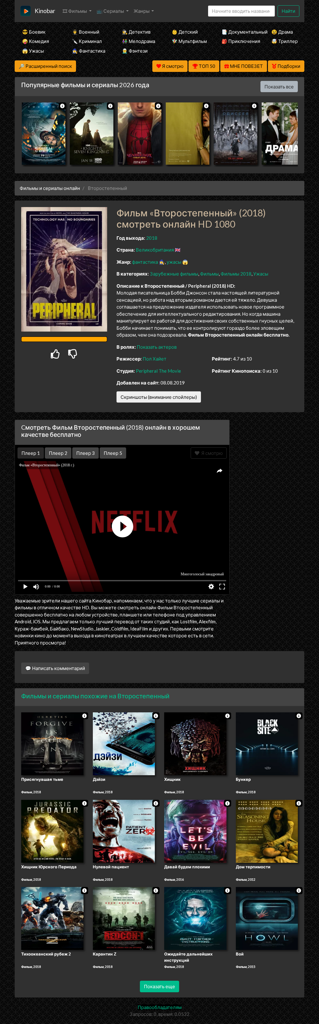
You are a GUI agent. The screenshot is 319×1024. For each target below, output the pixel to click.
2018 (151, 238)
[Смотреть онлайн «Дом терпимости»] (267, 830)
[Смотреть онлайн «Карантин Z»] (124, 918)
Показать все (279, 86)
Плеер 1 (30, 453)
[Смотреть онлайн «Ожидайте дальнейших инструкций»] (195, 918)
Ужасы (260, 273)
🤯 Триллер (284, 41)
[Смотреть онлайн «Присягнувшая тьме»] (52, 743)
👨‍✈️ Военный (85, 32)
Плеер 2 (58, 453)
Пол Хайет (154, 358)
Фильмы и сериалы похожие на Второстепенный (95, 696)
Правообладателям (160, 1007)
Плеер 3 (85, 453)
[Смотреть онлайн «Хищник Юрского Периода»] (52, 830)
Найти (288, 11)
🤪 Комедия (35, 41)
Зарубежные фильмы (174, 273)
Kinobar (45, 10)
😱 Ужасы (33, 51)
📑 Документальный (238, 32)
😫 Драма (282, 32)
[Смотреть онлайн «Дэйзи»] (124, 743)
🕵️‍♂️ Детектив (136, 32)
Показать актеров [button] (157, 347)
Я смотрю (211, 453)
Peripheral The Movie (158, 371)
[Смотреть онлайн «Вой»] (267, 918)
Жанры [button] (142, 11)
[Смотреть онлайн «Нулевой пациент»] (124, 830)
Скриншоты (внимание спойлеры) (159, 397)
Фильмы (209, 273)
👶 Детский (185, 32)
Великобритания (155, 249)
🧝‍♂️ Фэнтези (135, 51)
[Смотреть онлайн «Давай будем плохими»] (195, 830)
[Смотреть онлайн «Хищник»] (195, 743)
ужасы (174, 262)
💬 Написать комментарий (55, 668)
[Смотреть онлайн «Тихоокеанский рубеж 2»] (52, 918)
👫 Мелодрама (138, 41)
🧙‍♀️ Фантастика (88, 51)
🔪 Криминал (87, 41)
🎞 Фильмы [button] (75, 11)
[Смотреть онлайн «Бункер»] (267, 743)
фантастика (145, 262)
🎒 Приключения (238, 41)
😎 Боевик (33, 32)
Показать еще (159, 986)
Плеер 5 (113, 453)
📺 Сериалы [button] (111, 11)
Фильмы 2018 (236, 273)
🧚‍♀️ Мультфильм (188, 41)
